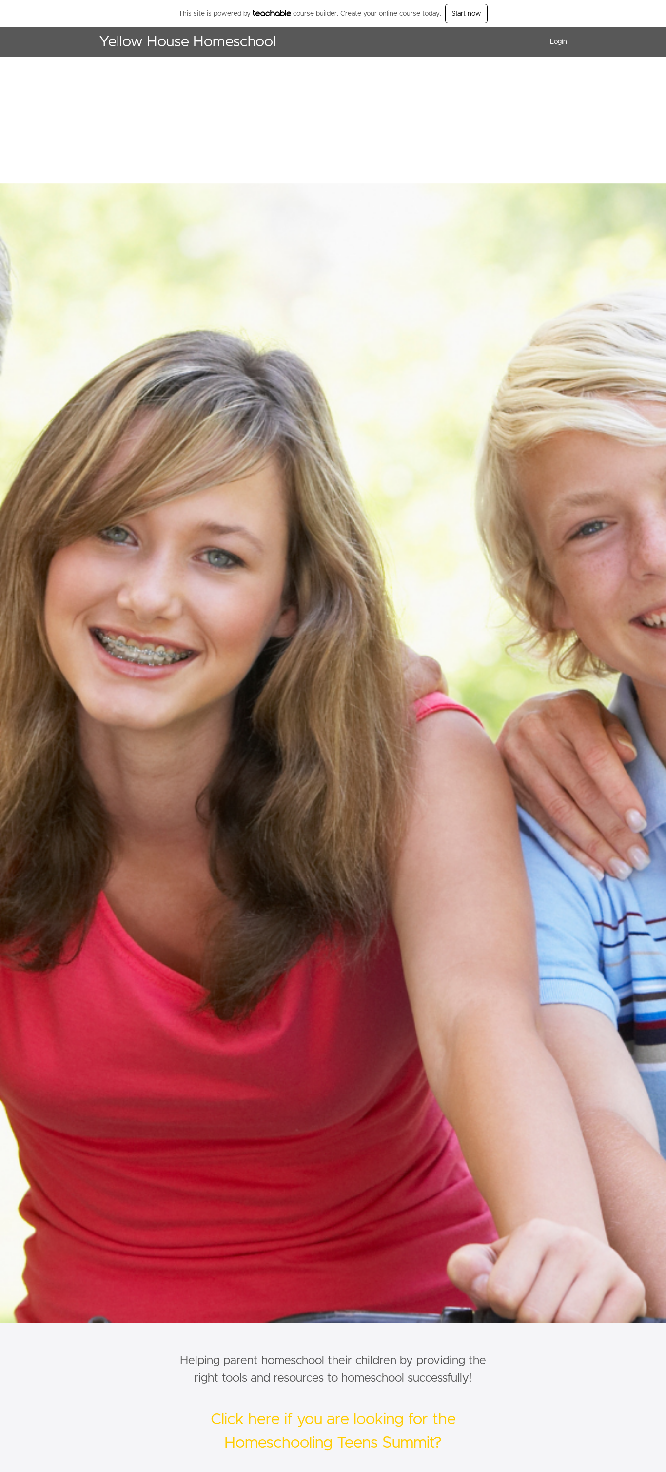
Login (558, 42)
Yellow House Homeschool (187, 42)
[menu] (554, 42)
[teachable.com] (272, 13)
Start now (466, 13)
